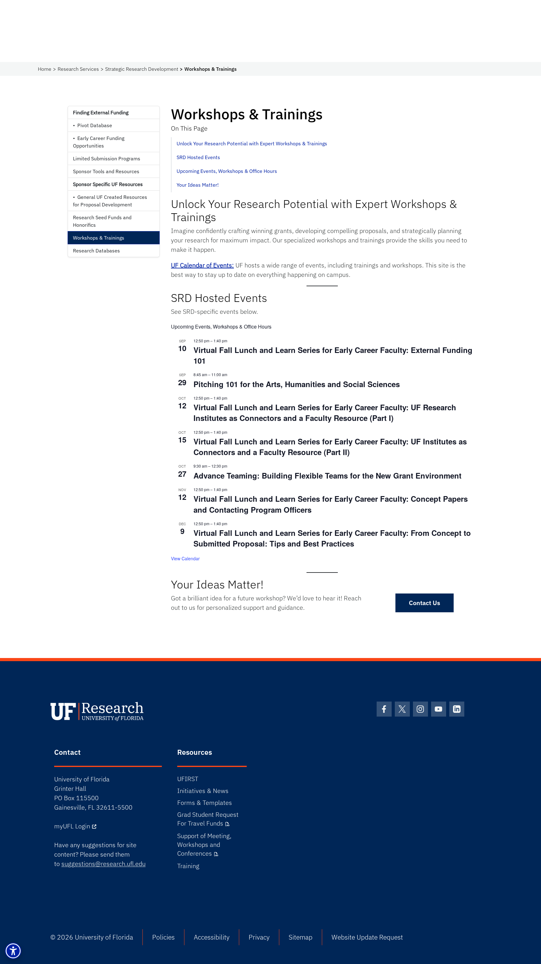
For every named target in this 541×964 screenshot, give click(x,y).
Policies (163, 937)
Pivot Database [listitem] (92, 125)
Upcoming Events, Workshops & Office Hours (227, 171)
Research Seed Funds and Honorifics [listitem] (102, 221)
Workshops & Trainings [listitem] (98, 238)
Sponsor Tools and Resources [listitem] (106, 171)
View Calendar (185, 558)
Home (44, 69)
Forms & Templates (204, 802)
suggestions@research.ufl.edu (103, 863)
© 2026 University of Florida (91, 937)
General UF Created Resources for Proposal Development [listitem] (110, 201)
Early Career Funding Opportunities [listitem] (98, 142)
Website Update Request (367, 937)
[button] (13, 951)
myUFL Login (72, 826)
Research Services (78, 69)
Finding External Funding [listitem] (100, 112)
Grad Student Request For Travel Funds (208, 818)
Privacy (259, 937)
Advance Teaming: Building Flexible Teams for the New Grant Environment (327, 475)
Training (188, 866)
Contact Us (424, 603)
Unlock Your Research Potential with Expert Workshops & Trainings (252, 143)
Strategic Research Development (141, 69)
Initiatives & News (203, 790)
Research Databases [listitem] (96, 250)
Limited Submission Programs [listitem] (106, 158)
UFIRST (187, 779)
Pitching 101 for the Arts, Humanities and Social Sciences (296, 384)
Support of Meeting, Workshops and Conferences (204, 845)
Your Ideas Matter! (198, 185)
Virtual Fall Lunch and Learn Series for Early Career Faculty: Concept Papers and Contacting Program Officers (330, 504)
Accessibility (211, 937)
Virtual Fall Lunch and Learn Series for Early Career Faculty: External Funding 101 (332, 355)
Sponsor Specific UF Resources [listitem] (108, 184)
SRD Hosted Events (198, 157)
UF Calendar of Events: (202, 265)
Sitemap (300, 937)
